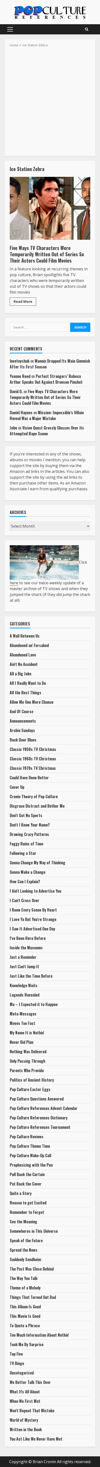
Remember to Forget (27, 1212)
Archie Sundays (22, 730)
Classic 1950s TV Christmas (33, 749)
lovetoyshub (19, 361)
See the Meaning (23, 1222)
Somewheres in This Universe (34, 1231)
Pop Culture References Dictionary (38, 1118)
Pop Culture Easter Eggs (30, 1089)
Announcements (23, 721)
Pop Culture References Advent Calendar (43, 1108)
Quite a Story (21, 1193)
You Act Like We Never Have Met (36, 1439)
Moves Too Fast (22, 1023)
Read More (23, 301)
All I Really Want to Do (28, 683)
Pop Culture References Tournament (40, 1127)
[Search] (86, 29)
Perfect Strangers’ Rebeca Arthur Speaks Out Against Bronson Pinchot (46, 379)
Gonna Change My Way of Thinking (37, 863)
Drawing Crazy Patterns (29, 834)
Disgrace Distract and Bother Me (37, 806)
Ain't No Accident (24, 664)
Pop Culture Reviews (26, 1136)
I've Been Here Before (28, 938)
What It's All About (25, 1392)
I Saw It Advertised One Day (32, 929)
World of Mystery (24, 1420)
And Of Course (21, 711)
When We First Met (25, 1401)
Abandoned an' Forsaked (29, 645)
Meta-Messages (23, 1014)
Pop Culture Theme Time (30, 1146)
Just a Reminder (23, 957)
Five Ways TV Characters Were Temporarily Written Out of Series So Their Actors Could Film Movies (50, 208)
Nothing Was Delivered (28, 1051)
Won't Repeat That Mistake (32, 1410)
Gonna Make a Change (27, 872)
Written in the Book (26, 1429)
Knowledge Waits (23, 985)
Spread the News (23, 1250)
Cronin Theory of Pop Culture (34, 796)
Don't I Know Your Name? (30, 825)
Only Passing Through (27, 1061)
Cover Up (17, 787)
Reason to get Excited (28, 1203)
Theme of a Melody (25, 1288)
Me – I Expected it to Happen (34, 1004)
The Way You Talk (23, 1278)
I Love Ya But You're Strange (33, 919)
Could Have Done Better (29, 777)
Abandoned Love (23, 655)
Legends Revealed (24, 995)
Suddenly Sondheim (25, 1259)
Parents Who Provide (27, 1070)
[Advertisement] (50, 100)
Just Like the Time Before (31, 976)
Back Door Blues (23, 740)
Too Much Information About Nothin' (39, 1335)
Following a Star (23, 853)
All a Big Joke (20, 674)
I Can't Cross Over (24, 900)
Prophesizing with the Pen (31, 1165)
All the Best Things (25, 692)
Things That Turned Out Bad (33, 1297)
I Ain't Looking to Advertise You (35, 891)
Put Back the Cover (26, 1184)
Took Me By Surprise (26, 1344)
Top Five (16, 1354)
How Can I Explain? (25, 881)
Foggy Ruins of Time (26, 844)
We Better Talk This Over (30, 1382)
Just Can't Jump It (24, 966)
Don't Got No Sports (26, 815)
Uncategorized (22, 1373)
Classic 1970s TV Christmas (33, 768)
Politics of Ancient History (32, 1080)
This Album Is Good (25, 1307)
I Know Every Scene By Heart (33, 910)
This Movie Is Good (25, 1316)
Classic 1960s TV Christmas (33, 759)
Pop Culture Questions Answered (37, 1099)
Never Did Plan (21, 1042)
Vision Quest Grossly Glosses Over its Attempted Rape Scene (47, 431)
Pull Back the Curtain (27, 1174)
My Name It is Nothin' (27, 1033)
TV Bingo (17, 1363)
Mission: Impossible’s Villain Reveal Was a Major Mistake (47, 415)
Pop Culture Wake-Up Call (30, 1155)
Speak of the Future (26, 1240)
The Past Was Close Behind (32, 1269)
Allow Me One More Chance (31, 702)
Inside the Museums (26, 948)
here (14, 582)
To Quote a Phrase (25, 1325)
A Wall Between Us (25, 636)
